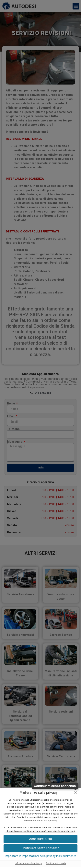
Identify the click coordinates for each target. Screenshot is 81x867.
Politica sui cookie (56, 863)
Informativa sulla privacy (28, 863)
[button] (40, 848)
